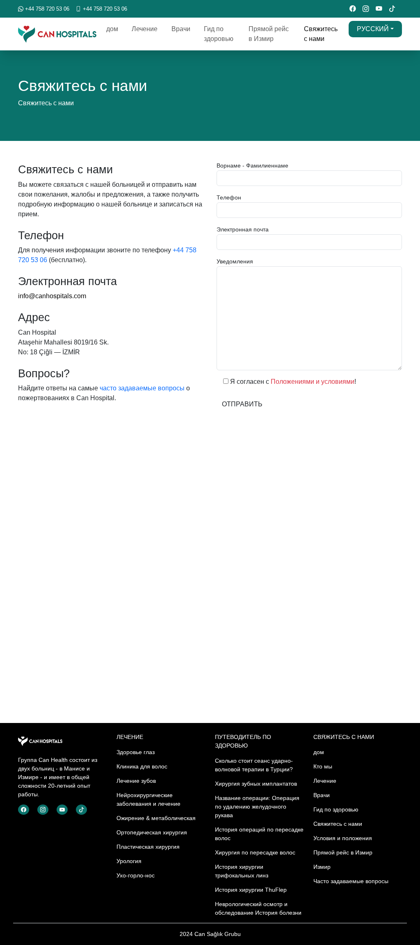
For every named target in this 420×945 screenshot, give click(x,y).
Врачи (180, 28)
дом (112, 28)
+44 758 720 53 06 (46, 9)
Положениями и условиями (312, 381)
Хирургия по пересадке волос (255, 852)
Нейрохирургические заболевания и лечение (148, 799)
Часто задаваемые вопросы (350, 881)
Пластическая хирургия (148, 846)
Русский (373, 28)
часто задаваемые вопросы (142, 388)
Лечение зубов (136, 780)
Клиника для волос (141, 766)
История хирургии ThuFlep (251, 889)
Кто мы (322, 766)
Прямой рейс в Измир (269, 33)
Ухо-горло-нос (135, 875)
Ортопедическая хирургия (151, 832)
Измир (322, 866)
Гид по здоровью (218, 33)
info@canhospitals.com (52, 295)
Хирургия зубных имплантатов (256, 783)
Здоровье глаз (135, 752)
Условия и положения (342, 838)
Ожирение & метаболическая (156, 818)
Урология (129, 861)
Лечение (145, 28)
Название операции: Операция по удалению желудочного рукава (257, 806)
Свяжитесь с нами (321, 33)
